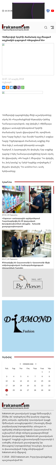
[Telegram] (11, 87)
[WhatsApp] (22, 87)
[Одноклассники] (7, 87)
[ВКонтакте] (3, 87)
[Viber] (19, 87)
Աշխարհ (6, 82)
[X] (15, 87)
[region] (28, 227)
